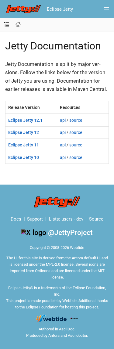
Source (96, 219)
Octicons (42, 270)
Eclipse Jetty (60, 9)
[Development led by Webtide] (51, 318)
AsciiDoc (66, 329)
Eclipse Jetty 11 (23, 144)
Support (35, 219)
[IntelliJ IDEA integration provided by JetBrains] (74, 318)
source (75, 120)
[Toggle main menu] (106, 9)
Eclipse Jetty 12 (23, 132)
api (63, 120)
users (67, 219)
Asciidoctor (77, 335)
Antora (54, 335)
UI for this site (26, 258)
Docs (16, 219)
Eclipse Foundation (42, 307)
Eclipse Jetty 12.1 (25, 120)
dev (79, 219)
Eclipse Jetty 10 (23, 157)
